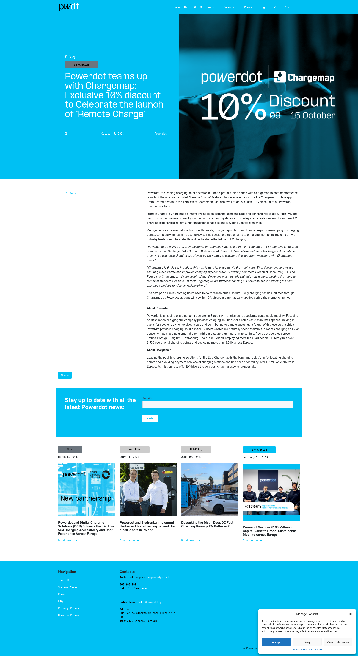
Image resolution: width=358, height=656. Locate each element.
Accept (276, 642)
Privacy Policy (315, 649)
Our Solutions (204, 7)
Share (65, 375)
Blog (262, 7)
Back (72, 193)
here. (144, 588)
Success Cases (68, 587)
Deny (307, 642)
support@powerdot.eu (162, 577)
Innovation (81, 64)
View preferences (338, 642)
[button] (350, 614)
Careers (229, 7)
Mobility (135, 449)
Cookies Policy (299, 649)
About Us (181, 7)
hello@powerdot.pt (150, 602)
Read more (66, 540)
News (70, 449)
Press (248, 7)
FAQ (274, 7)
